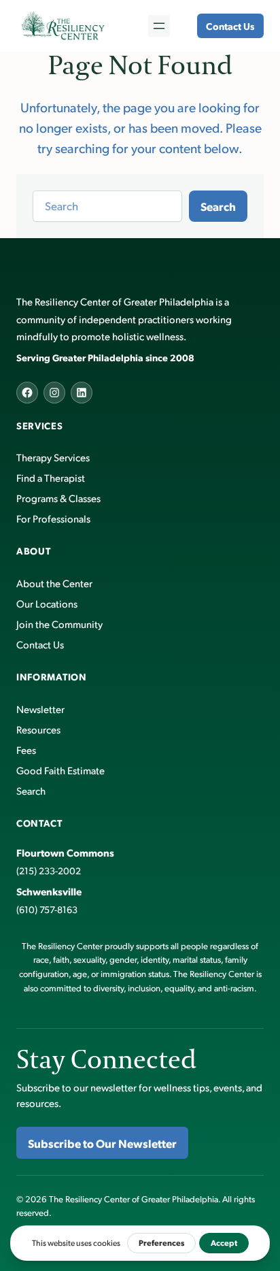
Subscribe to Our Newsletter (102, 1143)
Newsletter (40, 708)
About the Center (54, 582)
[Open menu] (159, 26)
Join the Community (59, 623)
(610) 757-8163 (46, 909)
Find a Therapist (50, 477)
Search (218, 206)
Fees (26, 749)
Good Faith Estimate (60, 769)
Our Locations (46, 603)
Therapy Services (53, 456)
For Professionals (53, 518)
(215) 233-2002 (48, 870)
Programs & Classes (58, 497)
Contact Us (230, 26)
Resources (38, 729)
